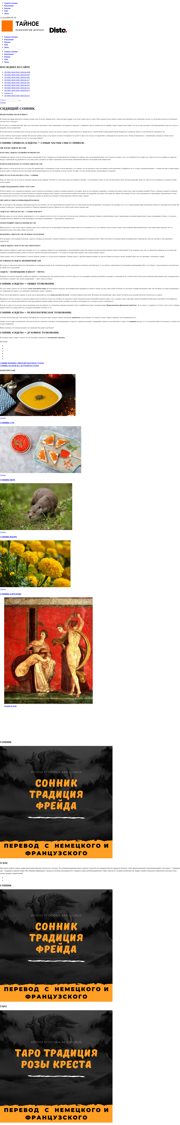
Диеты (6, 13)
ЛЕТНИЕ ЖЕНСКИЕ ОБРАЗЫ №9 (16, 75)
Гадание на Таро (10, 706)
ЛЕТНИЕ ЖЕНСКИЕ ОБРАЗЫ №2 (16, 95)
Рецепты (7, 8)
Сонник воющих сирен (22, 363)
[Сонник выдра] (36, 529)
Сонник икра (7, 479)
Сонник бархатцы (10, 594)
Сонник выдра (8, 536)
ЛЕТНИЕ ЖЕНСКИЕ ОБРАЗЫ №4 (17, 88)
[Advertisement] (62, 723)
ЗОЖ (6, 11)
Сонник (3, 102)
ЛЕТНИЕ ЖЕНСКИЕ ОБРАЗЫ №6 (17, 82)
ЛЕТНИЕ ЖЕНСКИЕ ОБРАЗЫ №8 (17, 77)
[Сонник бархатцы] (35, 586)
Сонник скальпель (19, 365)
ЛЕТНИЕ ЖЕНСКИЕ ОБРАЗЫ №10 (17, 72)
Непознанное (9, 5)
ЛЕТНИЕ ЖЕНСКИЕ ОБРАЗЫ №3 (16, 90)
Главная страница (11, 3)
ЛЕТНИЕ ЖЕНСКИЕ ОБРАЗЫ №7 (17, 80)
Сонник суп (8, 93)
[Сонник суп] (38, 415)
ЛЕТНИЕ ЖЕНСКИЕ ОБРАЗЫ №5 (17, 85)
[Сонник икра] (40, 472)
